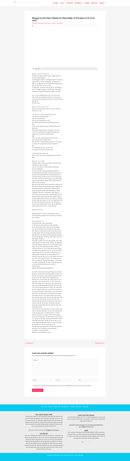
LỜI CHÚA (55, 3)
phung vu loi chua (51, 23)
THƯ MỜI (86, 3)
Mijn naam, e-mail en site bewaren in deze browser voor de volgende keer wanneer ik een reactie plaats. (62, 385)
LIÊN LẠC (102, 3)
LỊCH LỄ (62, 3)
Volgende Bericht (100, 343)
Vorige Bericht (29, 343)
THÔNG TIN (69, 3)
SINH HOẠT (94, 3)
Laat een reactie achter (38, 23)
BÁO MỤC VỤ (78, 3)
